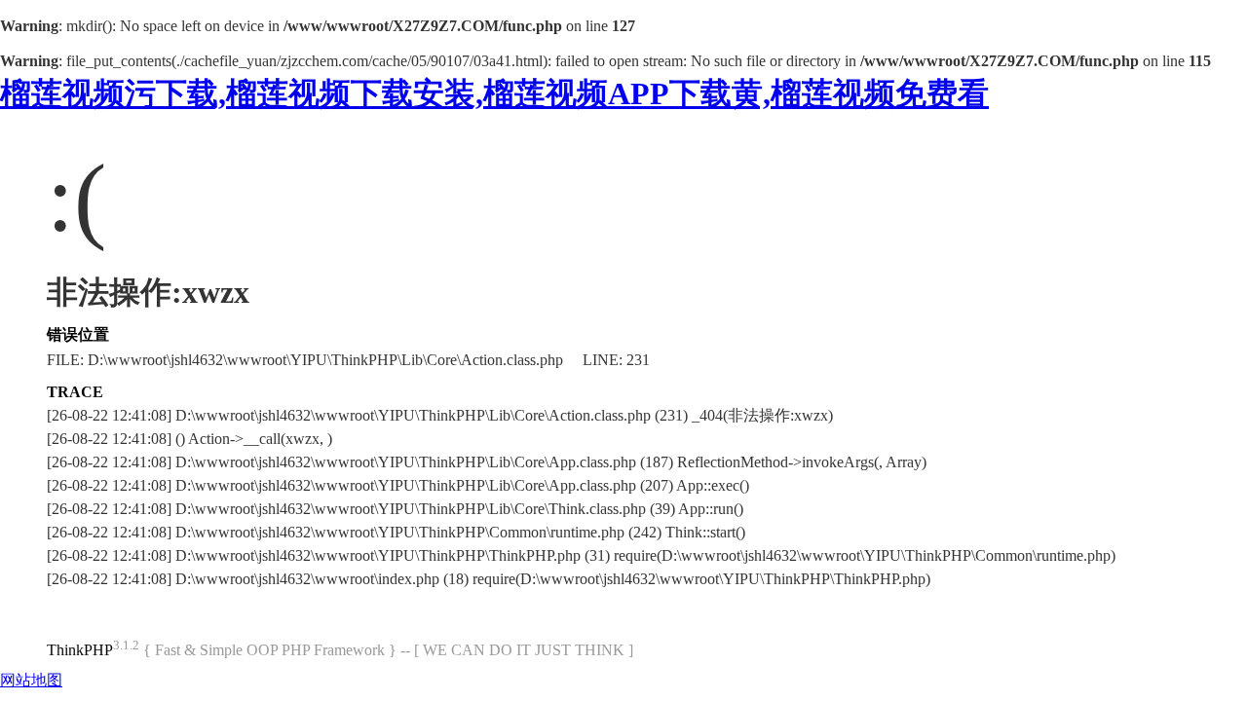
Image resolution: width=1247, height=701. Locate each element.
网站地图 (31, 680)
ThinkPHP (80, 650)
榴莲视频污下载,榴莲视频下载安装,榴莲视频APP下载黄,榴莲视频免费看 (494, 93)
